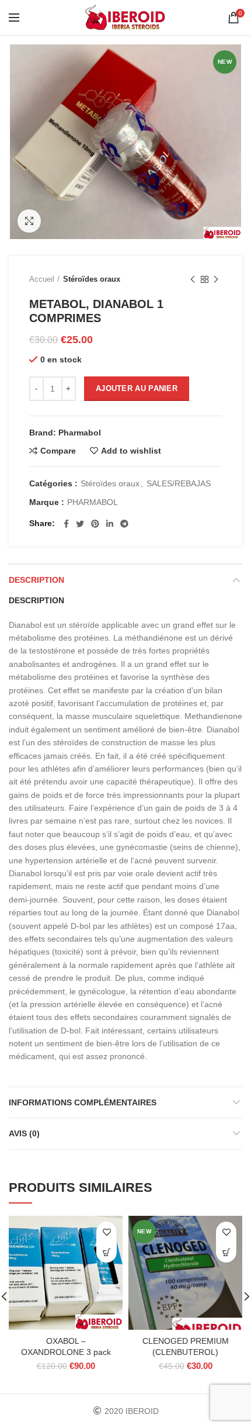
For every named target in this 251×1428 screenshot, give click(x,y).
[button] (106, 1252)
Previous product (192, 279)
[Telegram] (124, 523)
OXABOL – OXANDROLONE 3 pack (66, 1346)
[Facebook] (66, 523)
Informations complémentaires (82, 1102)
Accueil (41, 279)
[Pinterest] (95, 523)
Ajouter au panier (136, 388)
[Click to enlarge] (29, 221)
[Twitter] (80, 523)
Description (36, 580)
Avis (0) (24, 1133)
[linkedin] (110, 523)
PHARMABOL (92, 502)
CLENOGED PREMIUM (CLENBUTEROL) (185, 1346)
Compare (58, 451)
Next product (216, 279)
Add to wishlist (131, 451)
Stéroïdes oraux (91, 279)
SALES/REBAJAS (179, 483)
